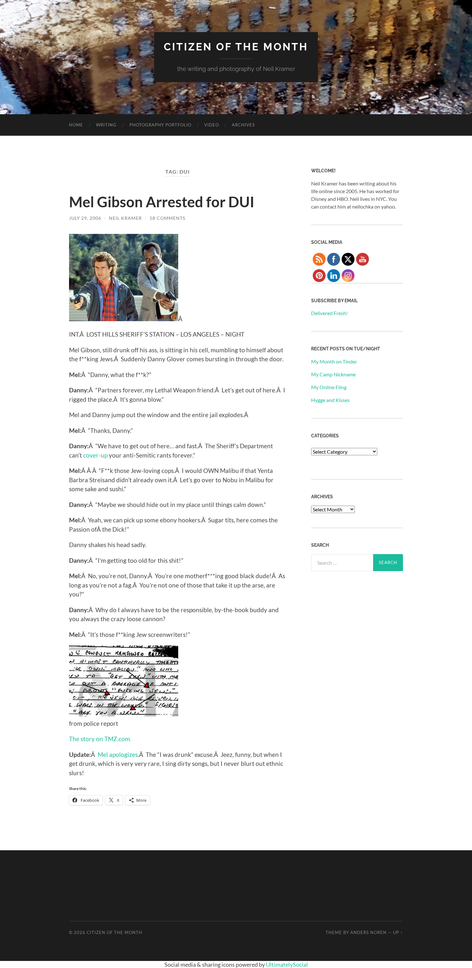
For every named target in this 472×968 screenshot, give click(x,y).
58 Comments (167, 218)
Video (211, 124)
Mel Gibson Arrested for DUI (161, 201)
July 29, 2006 (85, 218)
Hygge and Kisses (330, 400)
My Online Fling (328, 387)
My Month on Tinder (334, 361)
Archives (243, 124)
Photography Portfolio (160, 124)
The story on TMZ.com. (100, 738)
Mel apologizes (118, 754)
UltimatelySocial (287, 964)
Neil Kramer (125, 218)
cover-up (95, 455)
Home (76, 124)
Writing (106, 124)
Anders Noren (368, 932)
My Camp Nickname (333, 374)
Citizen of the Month (236, 47)
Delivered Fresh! (329, 313)
